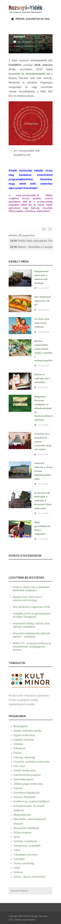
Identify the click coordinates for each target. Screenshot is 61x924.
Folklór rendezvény (25, 770)
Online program (22, 832)
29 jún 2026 (43, 454)
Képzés (18, 788)
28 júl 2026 (43, 387)
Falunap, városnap (24, 757)
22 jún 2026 (43, 513)
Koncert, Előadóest (24, 797)
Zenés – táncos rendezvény (29, 876)
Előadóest (19, 748)
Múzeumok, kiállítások (26, 828)
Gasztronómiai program (27, 775)
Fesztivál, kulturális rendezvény (32, 761)
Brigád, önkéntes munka (27, 730)
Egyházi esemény (24, 739)
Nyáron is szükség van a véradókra (42, 378)
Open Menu (49, 9)
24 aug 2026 (43, 288)
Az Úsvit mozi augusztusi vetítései (41, 323)
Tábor (17, 850)
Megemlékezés (22, 814)
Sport (17, 837)
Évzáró (18, 752)
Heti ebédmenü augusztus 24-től (42, 301)
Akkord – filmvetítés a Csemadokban (31, 247)
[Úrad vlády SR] (31, 680)
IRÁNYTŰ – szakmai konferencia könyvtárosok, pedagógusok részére (32, 646)
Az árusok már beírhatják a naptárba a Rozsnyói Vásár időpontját (43, 501)
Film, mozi (19, 766)
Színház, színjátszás (25, 841)
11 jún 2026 (43, 539)
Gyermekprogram (24, 779)
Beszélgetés (21, 726)
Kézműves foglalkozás (27, 792)
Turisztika (19, 859)
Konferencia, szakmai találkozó (31, 801)
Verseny (18, 872)
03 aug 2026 (43, 365)
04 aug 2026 (43, 332)
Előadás (18, 744)
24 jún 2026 (43, 484)
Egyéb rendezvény (24, 735)
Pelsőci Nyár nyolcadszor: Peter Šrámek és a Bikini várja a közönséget (31, 240)
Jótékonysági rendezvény (28, 783)
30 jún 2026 (43, 425)
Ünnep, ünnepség (24, 863)
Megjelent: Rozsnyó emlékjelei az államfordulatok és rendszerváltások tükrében (43, 408)
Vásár (17, 867)
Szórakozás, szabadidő (27, 845)
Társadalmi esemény (26, 854)
